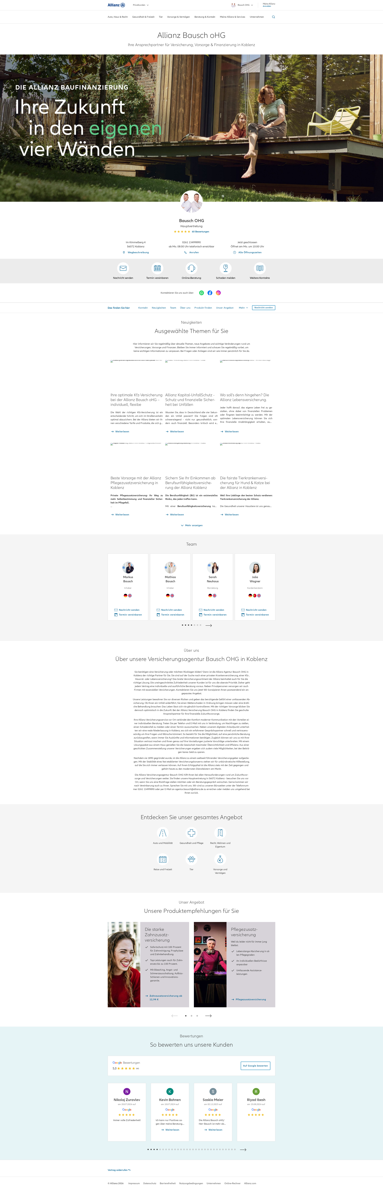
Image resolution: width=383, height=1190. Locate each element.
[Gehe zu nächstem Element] (209, 625)
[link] (191, 271)
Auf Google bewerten (255, 1065)
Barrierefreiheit (168, 1183)
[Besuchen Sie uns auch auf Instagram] (218, 292)
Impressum (134, 1183)
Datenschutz (149, 1183)
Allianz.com (250, 1183)
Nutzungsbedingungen (191, 1183)
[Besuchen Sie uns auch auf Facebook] (210, 292)
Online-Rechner (232, 1183)
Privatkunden (139, 5)
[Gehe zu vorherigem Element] (173, 625)
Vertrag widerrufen (118, 1170)
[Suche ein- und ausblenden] (273, 17)
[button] (191, 201)
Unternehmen (214, 1183)
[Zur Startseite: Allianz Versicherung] (116, 5)
